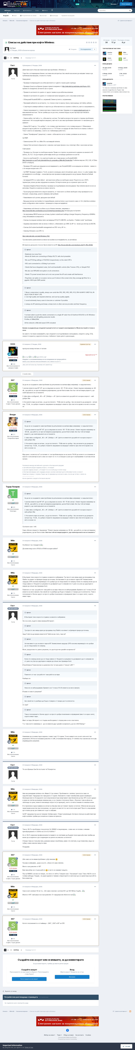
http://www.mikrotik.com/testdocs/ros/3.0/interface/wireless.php (43, 211)
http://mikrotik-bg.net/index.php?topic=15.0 (76, 86)
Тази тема (122, 10)
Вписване (72, 977)
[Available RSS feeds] (130, 1011)
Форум (8, 10)
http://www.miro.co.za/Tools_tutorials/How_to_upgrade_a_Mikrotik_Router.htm (47, 160)
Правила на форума (68, 15)
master (110, 52)
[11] (52, 10)
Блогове (44, 15)
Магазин (17, 10)
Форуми (6, 15)
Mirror (46, 10)
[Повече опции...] (95, 65)
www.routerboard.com (81, 110)
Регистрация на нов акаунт (29, 979)
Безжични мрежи (29, 50)
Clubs (37, 10)
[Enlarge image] (42, 545)
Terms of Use (29, 1047)
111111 (109, 58)
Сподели (73, 49)
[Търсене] (130, 10)
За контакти (79, 1035)
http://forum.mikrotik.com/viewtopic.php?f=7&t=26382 (75, 245)
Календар (54, 15)
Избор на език (49, 1035)
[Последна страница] (21, 58)
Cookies (88, 1035)
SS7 (124, 58)
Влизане (114, 4)
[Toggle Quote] (25, 249)
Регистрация (126, 4)
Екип (15, 15)
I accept (127, 1046)
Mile (124, 52)
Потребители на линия (29, 15)
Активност (28, 10)
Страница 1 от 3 (30, 58)
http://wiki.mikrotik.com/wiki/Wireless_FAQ (36, 236)
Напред (16, 58)
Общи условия (69, 1035)
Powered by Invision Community (67, 1039)
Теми (59, 1035)
